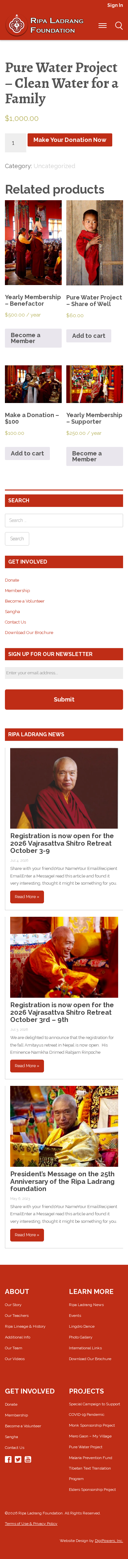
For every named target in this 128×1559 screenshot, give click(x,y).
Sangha (12, 611)
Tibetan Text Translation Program (90, 1473)
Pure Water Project (85, 1447)
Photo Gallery (81, 1337)
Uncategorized (54, 166)
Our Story (13, 1304)
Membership (17, 590)
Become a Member (25, 338)
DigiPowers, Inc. (109, 1540)
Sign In (115, 5)
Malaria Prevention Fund (90, 1457)
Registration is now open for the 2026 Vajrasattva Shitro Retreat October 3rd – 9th (62, 1012)
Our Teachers (17, 1315)
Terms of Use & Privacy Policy (31, 1523)
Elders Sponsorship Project (92, 1489)
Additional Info (17, 1337)
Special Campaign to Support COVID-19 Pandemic (94, 1409)
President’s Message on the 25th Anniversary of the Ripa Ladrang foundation (62, 1181)
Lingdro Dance (82, 1326)
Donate (12, 580)
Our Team (13, 1348)
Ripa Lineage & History (25, 1326)
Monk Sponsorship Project (92, 1425)
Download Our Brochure (29, 632)
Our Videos (15, 1359)
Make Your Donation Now (69, 139)
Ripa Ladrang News (86, 1304)
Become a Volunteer (25, 601)
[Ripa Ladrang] (44, 25)
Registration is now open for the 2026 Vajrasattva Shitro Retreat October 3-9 (62, 843)
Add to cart (88, 335)
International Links (85, 1348)
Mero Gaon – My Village (90, 1436)
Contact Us (15, 622)
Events (75, 1315)
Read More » (27, 896)
